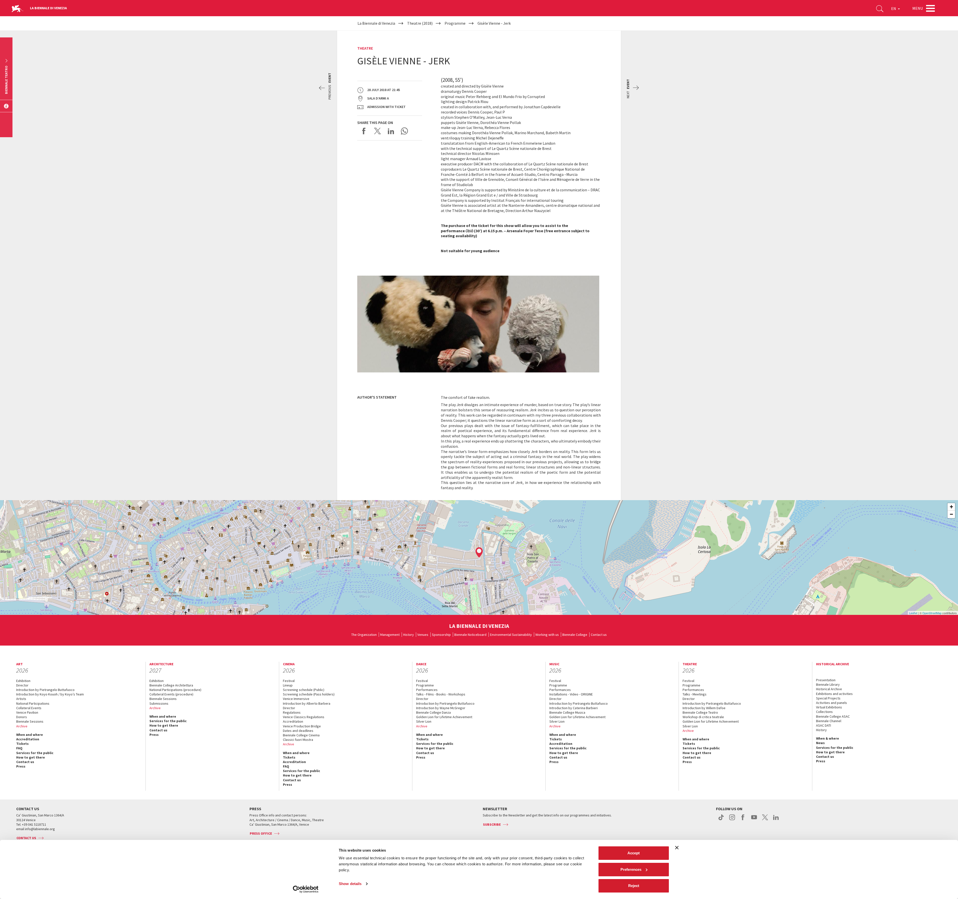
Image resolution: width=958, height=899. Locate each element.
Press (20, 766)
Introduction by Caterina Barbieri (573, 708)
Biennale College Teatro (700, 712)
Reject (633, 886)
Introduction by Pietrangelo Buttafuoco (45, 689)
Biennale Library (828, 684)
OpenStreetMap (932, 613)
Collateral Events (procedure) (171, 694)
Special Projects (828, 698)
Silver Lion (423, 721)
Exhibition (23, 680)
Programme (425, 685)
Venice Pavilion (27, 712)
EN (894, 8)
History (408, 634)
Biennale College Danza (433, 712)
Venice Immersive (296, 698)
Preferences (630, 869)
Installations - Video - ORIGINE (571, 694)
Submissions (158, 703)
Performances (427, 689)
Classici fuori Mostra (298, 739)
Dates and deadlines (298, 730)
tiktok (721, 820)
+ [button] (951, 507)
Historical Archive (829, 689)
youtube (754, 820)
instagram (732, 820)
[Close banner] (677, 847)
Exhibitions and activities (834, 693)
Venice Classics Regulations (303, 717)
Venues (422, 634)
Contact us (599, 634)
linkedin (776, 820)
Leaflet (913, 613)
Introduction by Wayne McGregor (440, 708)
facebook (743, 820)
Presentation (826, 680)
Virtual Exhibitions (829, 707)
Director (22, 685)
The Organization (364, 634)
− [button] (951, 514)
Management (390, 634)
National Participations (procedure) (175, 689)
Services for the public (34, 753)
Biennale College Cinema (301, 735)
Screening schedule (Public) (303, 689)
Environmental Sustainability (511, 634)
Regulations (292, 712)
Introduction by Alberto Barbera (306, 703)
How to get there (30, 757)
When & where (827, 738)
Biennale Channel (828, 721)
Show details (350, 884)
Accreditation (27, 739)
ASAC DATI (823, 725)
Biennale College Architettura (171, 685)
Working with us (547, 634)
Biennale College (574, 634)
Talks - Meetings (695, 694)
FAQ (19, 748)
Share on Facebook (364, 131)
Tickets (22, 743)
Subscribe (492, 824)
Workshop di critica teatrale (703, 717)
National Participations (32, 703)
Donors (21, 717)
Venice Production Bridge (302, 726)
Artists (21, 698)
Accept (633, 853)
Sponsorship (441, 634)
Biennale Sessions (29, 721)
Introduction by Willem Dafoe (704, 708)
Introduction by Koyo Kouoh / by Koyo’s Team (50, 694)
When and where (29, 734)
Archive (21, 726)
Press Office (261, 833)
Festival (289, 680)
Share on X (377, 131)
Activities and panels (831, 702)
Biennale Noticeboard (470, 634)
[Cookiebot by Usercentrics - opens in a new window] (306, 889)
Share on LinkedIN (391, 131)
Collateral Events (28, 708)
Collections (824, 711)
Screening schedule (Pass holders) (309, 694)
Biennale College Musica (567, 712)
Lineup (288, 685)
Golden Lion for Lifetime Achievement (444, 717)
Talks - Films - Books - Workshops (440, 694)
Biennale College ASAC (833, 716)
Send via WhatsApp (404, 131)
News (820, 743)
